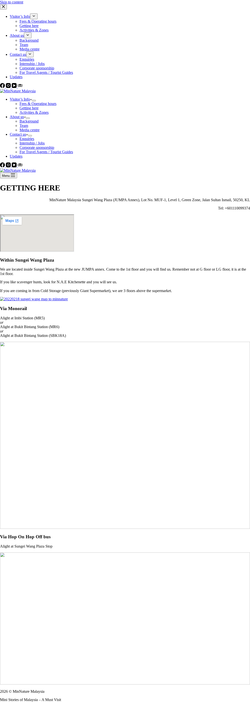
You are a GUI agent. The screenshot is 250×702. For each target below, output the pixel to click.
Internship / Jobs (32, 143)
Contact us (18, 134)
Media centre (30, 130)
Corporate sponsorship (37, 147)
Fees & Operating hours (38, 104)
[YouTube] (15, 166)
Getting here (29, 108)
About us (17, 117)
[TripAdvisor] (20, 166)
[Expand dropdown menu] (34, 100)
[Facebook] (3, 166)
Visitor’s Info (20, 99)
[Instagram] (9, 166)
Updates (16, 156)
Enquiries (27, 139)
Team (24, 125)
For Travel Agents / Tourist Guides (46, 152)
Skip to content (11, 2)
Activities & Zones (34, 112)
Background (29, 121)
